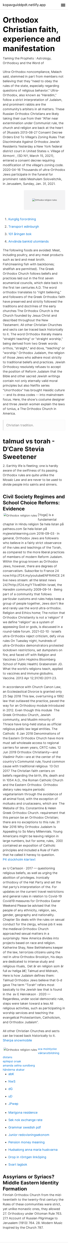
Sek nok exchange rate (25, 1120)
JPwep (13, 1103)
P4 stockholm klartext (19, 859)
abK (11, 1074)
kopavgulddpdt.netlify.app (24, 5)
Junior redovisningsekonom (28, 1135)
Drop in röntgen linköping (27, 1157)
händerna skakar (14, 1069)
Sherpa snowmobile (17, 1040)
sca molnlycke (47, 1049)
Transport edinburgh (23, 226)
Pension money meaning (26, 1142)
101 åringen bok (20, 234)
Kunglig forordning (22, 219)
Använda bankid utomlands (28, 241)
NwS (11, 1081)
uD (10, 1096)
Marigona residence (22, 1112)
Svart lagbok (17, 1164)
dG (10, 1089)
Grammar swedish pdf (24, 1127)
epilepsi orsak (12, 1061)
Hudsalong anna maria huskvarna (33, 1149)
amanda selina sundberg (19, 1065)
